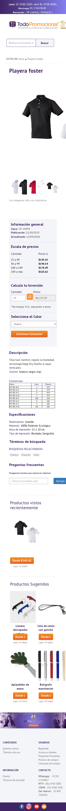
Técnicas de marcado (14, 780)
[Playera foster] (26, 530)
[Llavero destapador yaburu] (26, 606)
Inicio (21, 59)
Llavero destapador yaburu (20, 629)
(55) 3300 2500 (55, 787)
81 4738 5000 (48, 4)
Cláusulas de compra (49, 763)
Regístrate (43, 748)
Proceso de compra (48, 759)
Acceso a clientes (47, 752)
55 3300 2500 (24, 4)
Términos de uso (11, 752)
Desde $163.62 (22, 560)
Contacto (46, 12)
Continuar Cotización (29, 334)
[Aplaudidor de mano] (26, 665)
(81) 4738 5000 (53, 783)
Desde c (20, 637)
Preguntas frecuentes (49, 756)
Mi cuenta (32, 12)
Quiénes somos (11, 748)
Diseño (6, 776)
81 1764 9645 (38, 8)
